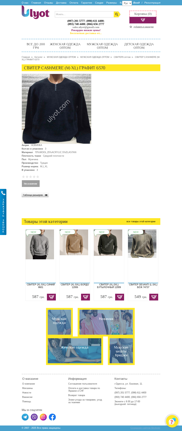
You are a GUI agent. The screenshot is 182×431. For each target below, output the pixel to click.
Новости (26, 392)
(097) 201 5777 (76, 20)
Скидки (99, 2)
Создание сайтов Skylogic (145, 427)
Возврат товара (77, 395)
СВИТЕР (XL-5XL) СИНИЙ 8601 (41, 286)
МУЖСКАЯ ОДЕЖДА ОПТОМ (102, 45)
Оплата (73, 2)
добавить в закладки (143, 26)
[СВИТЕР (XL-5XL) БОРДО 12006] (75, 256)
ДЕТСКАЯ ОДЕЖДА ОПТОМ (139, 45)
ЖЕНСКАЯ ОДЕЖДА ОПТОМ (65, 45)
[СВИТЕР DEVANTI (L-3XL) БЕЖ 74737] (143, 256)
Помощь (26, 401)
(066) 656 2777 (95, 24)
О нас (25, 2)
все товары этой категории (141, 221)
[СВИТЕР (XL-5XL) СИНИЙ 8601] (41, 256)
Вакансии (27, 397)
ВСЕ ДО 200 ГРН (36, 45)
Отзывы (48, 2)
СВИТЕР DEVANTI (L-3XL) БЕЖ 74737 (143, 286)
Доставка (61, 2)
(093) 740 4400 (76, 24)
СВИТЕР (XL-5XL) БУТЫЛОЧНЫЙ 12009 (109, 286)
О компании (28, 383)
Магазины (27, 388)
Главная (36, 2)
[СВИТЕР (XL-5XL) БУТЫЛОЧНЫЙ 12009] (109, 256)
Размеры (111, 2)
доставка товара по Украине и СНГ (84, 389)
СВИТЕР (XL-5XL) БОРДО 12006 (75, 286)
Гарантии (86, 2)
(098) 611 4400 (95, 20)
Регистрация (152, 2)
